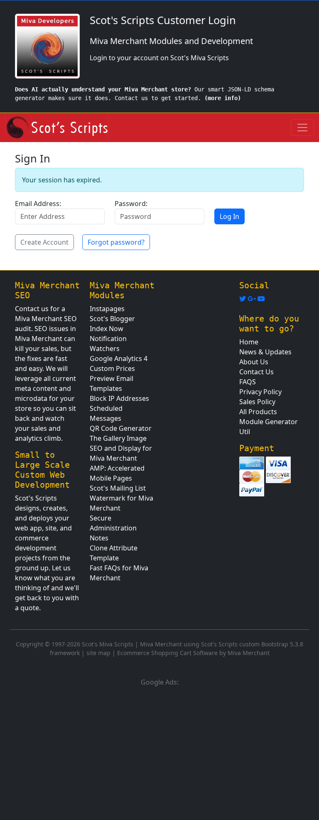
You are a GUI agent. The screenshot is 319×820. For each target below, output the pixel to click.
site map (98, 653)
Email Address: (38, 203)
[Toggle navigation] (302, 127)
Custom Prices (112, 368)
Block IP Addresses (119, 398)
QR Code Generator (121, 428)
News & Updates (265, 351)
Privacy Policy (260, 391)
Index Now (106, 328)
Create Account (44, 242)
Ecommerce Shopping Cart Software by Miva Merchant (193, 653)
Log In (229, 216)
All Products (258, 411)
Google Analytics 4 (118, 358)
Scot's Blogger (112, 318)
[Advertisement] (159, 752)
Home (248, 341)
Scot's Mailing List (118, 488)
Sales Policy (257, 401)
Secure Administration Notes (113, 528)
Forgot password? (116, 242)
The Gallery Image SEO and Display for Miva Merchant (121, 448)
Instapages (107, 308)
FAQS (247, 381)
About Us (253, 361)
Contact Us (256, 371)
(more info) (222, 98)
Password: (131, 203)
